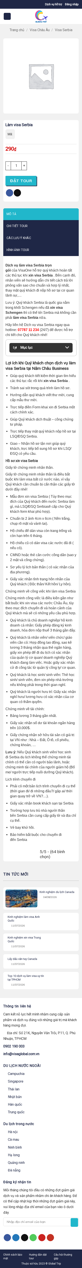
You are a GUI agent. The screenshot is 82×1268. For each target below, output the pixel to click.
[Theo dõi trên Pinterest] (41, 1237)
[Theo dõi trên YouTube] (50, 1237)
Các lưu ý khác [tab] (19, 238)
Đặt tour (21, 180)
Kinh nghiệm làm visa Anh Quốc (24, 918)
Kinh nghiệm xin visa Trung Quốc (24, 939)
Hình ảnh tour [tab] (18, 250)
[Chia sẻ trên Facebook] (9, 193)
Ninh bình (15, 1147)
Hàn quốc (15, 1104)
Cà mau (13, 1139)
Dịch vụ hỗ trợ (53, 4)
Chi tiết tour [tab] (17, 226)
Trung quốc (16, 1112)
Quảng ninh (16, 1163)
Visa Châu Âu (40, 30)
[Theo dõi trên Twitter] (15, 1237)
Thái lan (13, 1089)
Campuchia (16, 1074)
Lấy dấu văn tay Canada (22, 959)
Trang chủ (17, 30)
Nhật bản (15, 1097)
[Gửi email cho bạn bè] (17, 193)
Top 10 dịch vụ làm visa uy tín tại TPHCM (26, 977)
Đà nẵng (14, 1170)
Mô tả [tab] (11, 214)
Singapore (15, 1081)
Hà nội (12, 1132)
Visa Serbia (63, 30)
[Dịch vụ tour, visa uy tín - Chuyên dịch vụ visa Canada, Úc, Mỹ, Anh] (41, 16)
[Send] (74, 1222)
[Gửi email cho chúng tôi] (24, 1237)
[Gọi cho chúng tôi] (33, 1237)
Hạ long (14, 1155)
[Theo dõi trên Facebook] (7, 1237)
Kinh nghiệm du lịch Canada (57, 892)
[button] (72, 4)
